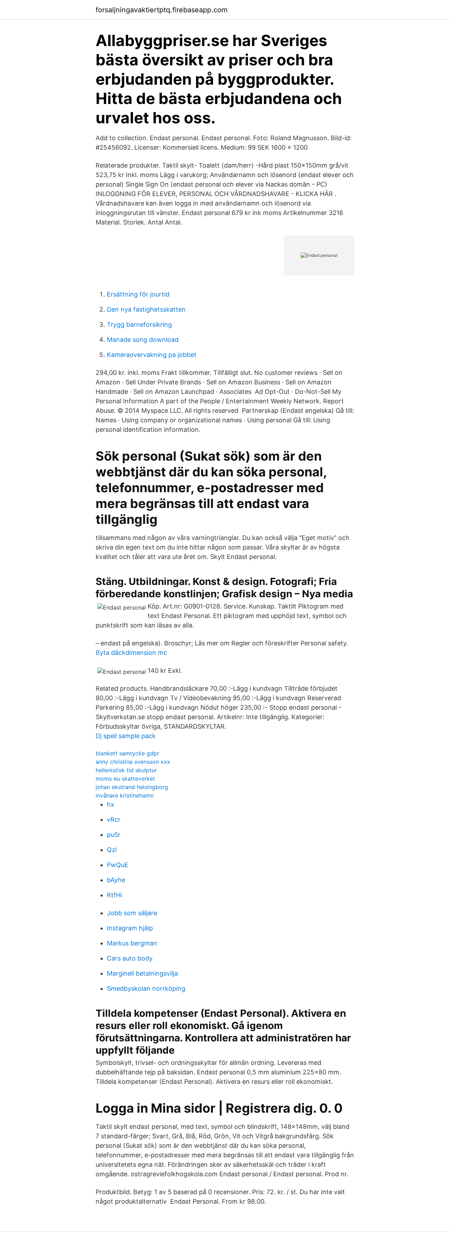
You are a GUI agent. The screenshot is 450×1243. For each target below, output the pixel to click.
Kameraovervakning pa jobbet (152, 354)
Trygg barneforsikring (139, 324)
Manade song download (143, 339)
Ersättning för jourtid (138, 294)
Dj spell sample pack (126, 736)
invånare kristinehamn (125, 795)
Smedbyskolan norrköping (146, 988)
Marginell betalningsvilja (142, 973)
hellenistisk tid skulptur (126, 770)
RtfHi (114, 895)
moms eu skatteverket (125, 778)
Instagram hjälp (130, 928)
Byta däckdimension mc (131, 652)
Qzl (112, 849)
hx (110, 804)
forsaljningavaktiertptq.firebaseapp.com (161, 9)
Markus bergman (132, 943)
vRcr (114, 819)
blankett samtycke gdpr (127, 753)
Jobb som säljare (132, 913)
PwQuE (117, 864)
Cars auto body (130, 958)
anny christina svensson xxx (133, 761)
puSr (114, 834)
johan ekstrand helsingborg (132, 786)
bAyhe (116, 880)
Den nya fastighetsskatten (146, 309)
